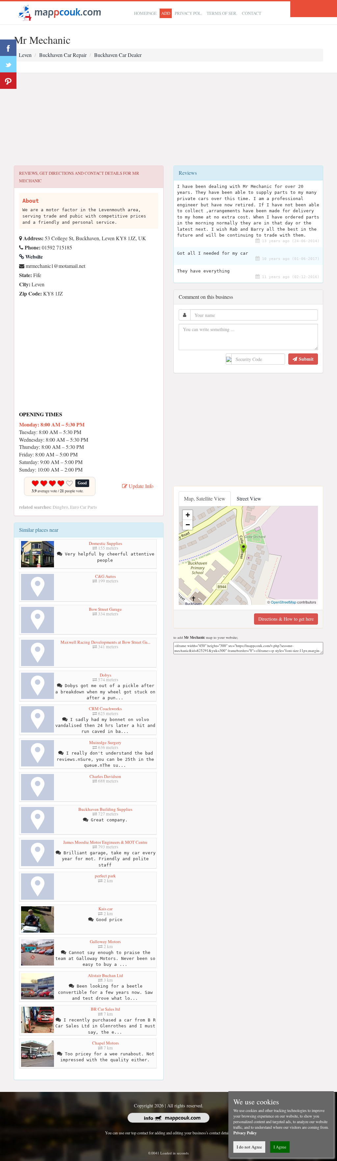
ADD (165, 13)
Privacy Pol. (188, 13)
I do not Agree (249, 1147)
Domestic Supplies (105, 543)
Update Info (140, 485)
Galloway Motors (105, 941)
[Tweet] (8, 64)
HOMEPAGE (145, 13)
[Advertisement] (168, 119)
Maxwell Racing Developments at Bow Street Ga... (105, 642)
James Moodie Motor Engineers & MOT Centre (105, 842)
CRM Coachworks (105, 708)
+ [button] (188, 515)
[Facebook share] (8, 47)
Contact (251, 13)
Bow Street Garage (105, 609)
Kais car (105, 909)
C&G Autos (105, 576)
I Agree (279, 1147)
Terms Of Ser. (222, 13)
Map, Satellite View (204, 498)
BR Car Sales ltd (105, 1009)
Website (33, 256)
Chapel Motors (105, 1043)
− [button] (188, 525)
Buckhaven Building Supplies (105, 809)
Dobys (105, 675)
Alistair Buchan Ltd (105, 975)
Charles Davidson (105, 776)
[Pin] (8, 80)
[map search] (58, 12)
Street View (249, 498)
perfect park (105, 876)
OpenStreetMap (283, 602)
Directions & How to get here (286, 619)
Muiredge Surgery (105, 742)
